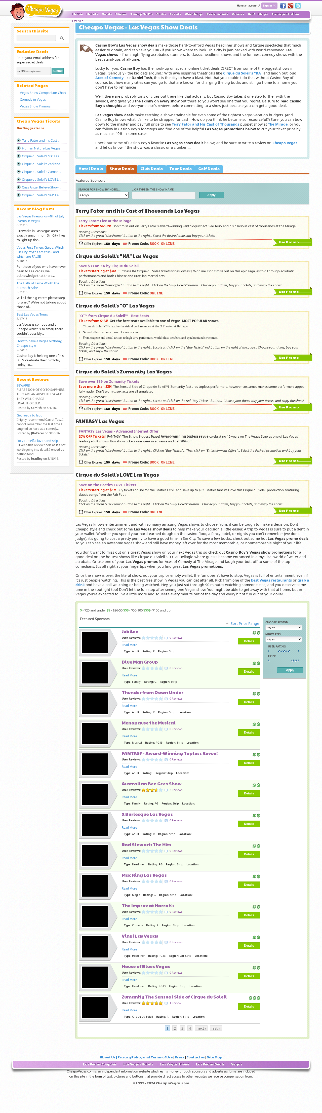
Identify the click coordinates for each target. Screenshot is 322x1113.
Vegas (236, 1064)
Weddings (194, 14)
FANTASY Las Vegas (99, 421)
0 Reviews (176, 637)
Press (179, 1057)
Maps (263, 14)
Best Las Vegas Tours (32, 314)
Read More (129, 645)
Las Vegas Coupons (100, 1064)
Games (238, 14)
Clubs (161, 14)
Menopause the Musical (149, 722)
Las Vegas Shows (174, 1064)
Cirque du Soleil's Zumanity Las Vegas (123, 371)
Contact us (195, 1057)
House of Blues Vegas (146, 966)
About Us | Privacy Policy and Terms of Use (136, 1057)
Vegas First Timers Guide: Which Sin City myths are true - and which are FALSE (40, 252)
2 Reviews (176, 790)
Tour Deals (180, 168)
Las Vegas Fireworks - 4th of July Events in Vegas (40, 218)
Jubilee (130, 631)
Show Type (273, 634)
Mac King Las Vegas (144, 875)
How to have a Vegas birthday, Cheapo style (39, 343)
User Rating (277, 646)
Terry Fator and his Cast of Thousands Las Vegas (137, 210)
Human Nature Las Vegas (41, 148)
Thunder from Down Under (152, 692)
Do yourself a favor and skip (37, 440)
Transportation (285, 14)
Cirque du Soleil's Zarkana (41, 164)
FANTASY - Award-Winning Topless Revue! (170, 753)
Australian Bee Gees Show (152, 783)
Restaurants (217, 14)
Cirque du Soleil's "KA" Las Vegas (116, 255)
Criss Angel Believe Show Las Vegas (44, 187)
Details (249, 641)
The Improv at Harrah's (148, 905)
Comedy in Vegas (33, 99)
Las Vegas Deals (210, 1064)
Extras (78, 21)
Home (77, 14)
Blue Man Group (140, 662)
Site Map (214, 1057)
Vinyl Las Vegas (140, 936)
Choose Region (276, 622)
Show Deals (121, 168)
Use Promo (289, 241)
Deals (107, 14)
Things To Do (141, 14)
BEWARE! (23, 385)
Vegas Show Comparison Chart (43, 92)
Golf (251, 14)
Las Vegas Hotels (138, 1064)
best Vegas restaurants (271, 580)
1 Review (175, 1003)
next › (201, 1028)
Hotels (92, 14)
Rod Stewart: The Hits (146, 844)
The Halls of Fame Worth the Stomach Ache (38, 285)
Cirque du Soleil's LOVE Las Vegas (117, 474)
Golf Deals (209, 168)
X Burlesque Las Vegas (147, 814)
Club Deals (151, 168)
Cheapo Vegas (37, 11)
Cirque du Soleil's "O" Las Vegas (115, 305)
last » (216, 1028)
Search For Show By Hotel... (99, 189)
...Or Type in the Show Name (153, 189)
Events (175, 14)
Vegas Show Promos (35, 106)
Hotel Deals (90, 168)
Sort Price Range (245, 623)
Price (272, 656)
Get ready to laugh (31, 415)
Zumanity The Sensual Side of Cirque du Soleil (174, 996)
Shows (121, 14)
